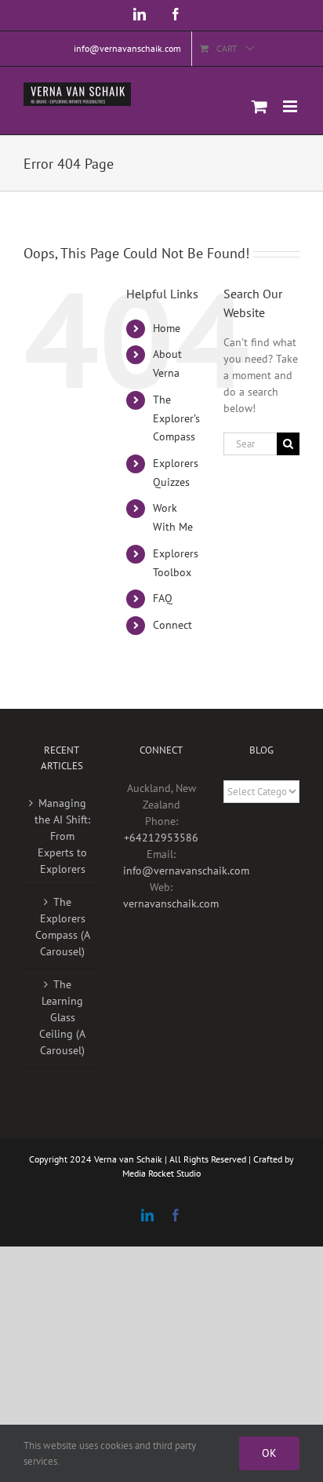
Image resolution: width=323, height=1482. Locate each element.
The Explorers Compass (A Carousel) (62, 926)
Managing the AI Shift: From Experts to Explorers (62, 836)
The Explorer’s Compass (176, 418)
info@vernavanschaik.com (186, 870)
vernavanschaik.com (171, 903)
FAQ (162, 598)
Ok (269, 1453)
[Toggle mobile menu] (291, 106)
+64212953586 (161, 837)
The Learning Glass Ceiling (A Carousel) (62, 1017)
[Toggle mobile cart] (259, 106)
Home (166, 328)
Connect (172, 625)
